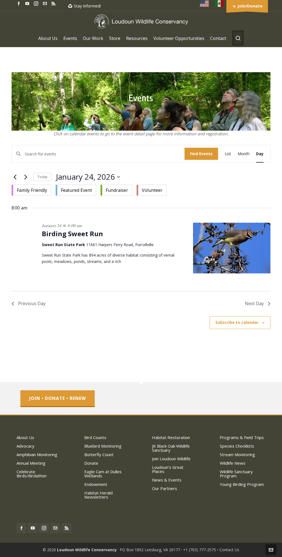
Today (42, 176)
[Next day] (25, 177)
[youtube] (28, 3)
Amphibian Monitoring (37, 454)
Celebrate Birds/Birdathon (32, 473)
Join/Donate (249, 6)
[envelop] (45, 3)
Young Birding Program (242, 484)
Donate (91, 463)
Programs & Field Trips (242, 437)
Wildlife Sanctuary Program (236, 473)
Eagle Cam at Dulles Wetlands (103, 473)
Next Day (254, 303)
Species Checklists (237, 446)
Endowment (95, 484)
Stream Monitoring (237, 454)
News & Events (166, 480)
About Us (25, 437)
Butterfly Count (98, 454)
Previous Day (31, 303)
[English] (204, 3)
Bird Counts (95, 437)
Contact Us (229, 549)
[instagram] (37, 3)
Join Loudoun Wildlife (171, 458)
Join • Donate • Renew (57, 398)
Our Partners (164, 488)
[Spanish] (219, 3)
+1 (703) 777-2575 (199, 549)
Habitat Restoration (171, 437)
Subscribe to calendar (237, 322)
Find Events (201, 153)
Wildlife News (232, 463)
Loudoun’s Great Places (167, 469)
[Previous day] (15, 177)
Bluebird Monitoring (102, 446)
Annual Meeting (31, 463)
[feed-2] (54, 3)
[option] (31, 190)
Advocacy (25, 446)
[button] (89, 189)
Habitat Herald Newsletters (98, 495)
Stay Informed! (87, 6)
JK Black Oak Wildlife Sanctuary (171, 448)
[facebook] (19, 3)
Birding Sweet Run (72, 233)
